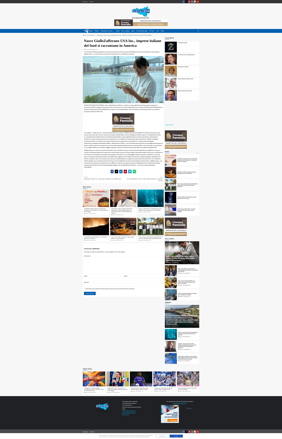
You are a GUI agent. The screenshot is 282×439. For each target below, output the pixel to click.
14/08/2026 (139, 391)
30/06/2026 (186, 349)
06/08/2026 (120, 214)
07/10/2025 (186, 285)
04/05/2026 (93, 49)
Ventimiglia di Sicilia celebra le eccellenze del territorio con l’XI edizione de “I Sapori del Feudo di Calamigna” (96, 210)
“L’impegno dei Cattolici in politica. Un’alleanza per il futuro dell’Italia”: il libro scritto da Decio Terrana (94, 389)
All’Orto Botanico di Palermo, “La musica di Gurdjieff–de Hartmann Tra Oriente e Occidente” (187, 210)
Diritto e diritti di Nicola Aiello (185, 90)
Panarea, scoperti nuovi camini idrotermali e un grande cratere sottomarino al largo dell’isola (188, 333)
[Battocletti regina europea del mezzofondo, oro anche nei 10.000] (188, 378)
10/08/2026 (92, 213)
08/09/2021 (186, 296)
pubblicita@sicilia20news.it (180, 403)
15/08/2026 (116, 392)
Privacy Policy (125, 414)
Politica (97, 31)
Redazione (85, 1)
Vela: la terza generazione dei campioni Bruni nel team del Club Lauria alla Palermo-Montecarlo (187, 172)
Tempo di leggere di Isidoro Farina (185, 78)
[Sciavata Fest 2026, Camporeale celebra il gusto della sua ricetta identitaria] (123, 226)
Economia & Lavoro (106, 31)
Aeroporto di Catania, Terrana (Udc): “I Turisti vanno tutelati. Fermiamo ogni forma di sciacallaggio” (117, 389)
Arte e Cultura (125, 31)
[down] (113, 31)
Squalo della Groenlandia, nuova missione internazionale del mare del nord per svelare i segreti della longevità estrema (188, 358)
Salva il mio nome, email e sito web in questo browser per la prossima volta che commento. (110, 288)
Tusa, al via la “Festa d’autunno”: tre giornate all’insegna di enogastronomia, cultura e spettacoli (186, 282)
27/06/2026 (186, 360)
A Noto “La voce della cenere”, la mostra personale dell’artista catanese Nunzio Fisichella (186, 197)
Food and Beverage (141, 31)
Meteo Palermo (169, 124)
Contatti (91, 1)
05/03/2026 (174, 262)
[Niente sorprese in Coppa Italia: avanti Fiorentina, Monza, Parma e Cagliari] (141, 378)
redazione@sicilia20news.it (129, 412)
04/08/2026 (92, 240)
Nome (86, 276)
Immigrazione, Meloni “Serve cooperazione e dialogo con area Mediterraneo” (103, 178)
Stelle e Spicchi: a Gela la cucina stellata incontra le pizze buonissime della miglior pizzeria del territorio (180, 258)
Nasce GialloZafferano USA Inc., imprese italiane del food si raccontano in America (145, 179)
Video (162, 31)
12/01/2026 (186, 273)
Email (126, 276)
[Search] (198, 31)
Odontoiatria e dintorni (183, 66)
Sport (133, 31)
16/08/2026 (92, 392)
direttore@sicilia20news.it (128, 411)
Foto (157, 31)
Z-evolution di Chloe (182, 42)
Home (91, 31)
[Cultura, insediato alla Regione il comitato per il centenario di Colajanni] (171, 294)
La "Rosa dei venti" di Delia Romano (186, 54)
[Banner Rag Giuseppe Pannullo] (123, 122)
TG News (152, 31)
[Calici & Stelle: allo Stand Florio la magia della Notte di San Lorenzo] (170, 185)
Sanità (117, 31)
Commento (87, 256)
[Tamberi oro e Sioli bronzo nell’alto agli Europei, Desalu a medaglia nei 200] (164, 378)
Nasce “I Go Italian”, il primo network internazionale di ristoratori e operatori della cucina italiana (188, 270)
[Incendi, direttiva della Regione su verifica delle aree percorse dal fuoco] (96, 226)
